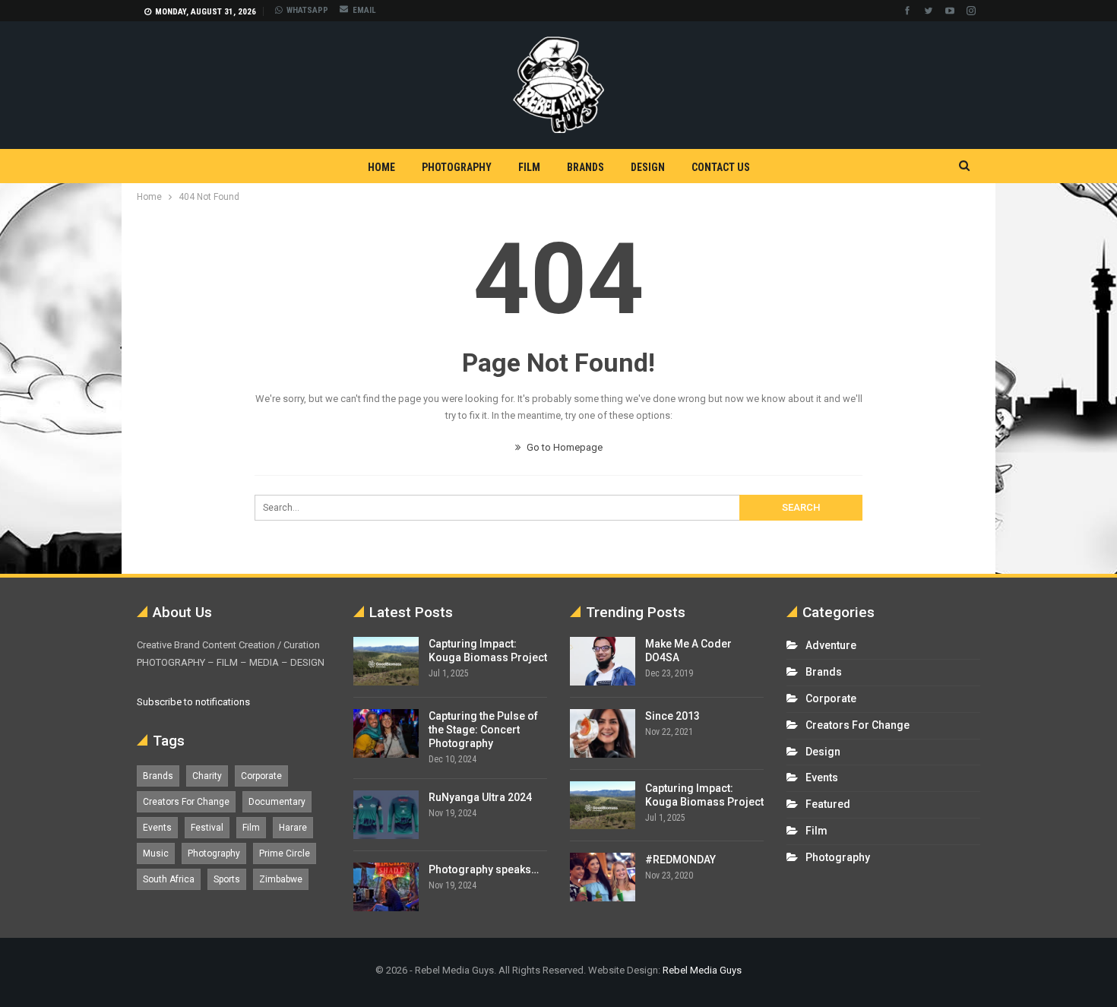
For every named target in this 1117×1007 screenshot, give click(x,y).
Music (156, 853)
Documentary (276, 801)
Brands (585, 167)
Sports (227, 879)
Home (381, 167)
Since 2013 (672, 716)
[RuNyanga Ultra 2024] (386, 814)
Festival (207, 827)
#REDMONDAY (680, 859)
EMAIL (364, 10)
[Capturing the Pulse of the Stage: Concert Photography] (386, 733)
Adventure (830, 645)
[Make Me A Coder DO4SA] (602, 661)
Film (529, 167)
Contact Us (720, 167)
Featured (827, 804)
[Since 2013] (602, 733)
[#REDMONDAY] (602, 877)
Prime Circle (284, 853)
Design (648, 167)
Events (157, 827)
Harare (293, 827)
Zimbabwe (280, 879)
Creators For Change (186, 801)
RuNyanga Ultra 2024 (480, 797)
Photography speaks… (484, 869)
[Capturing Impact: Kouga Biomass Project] (386, 661)
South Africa (169, 879)
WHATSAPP (307, 10)
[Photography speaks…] (386, 887)
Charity (207, 776)
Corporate (261, 776)
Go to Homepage (563, 447)
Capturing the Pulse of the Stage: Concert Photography (483, 729)
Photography (457, 167)
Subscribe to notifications (193, 702)
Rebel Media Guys (702, 970)
